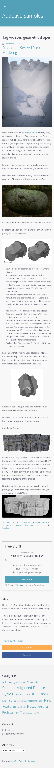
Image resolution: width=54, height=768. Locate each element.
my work (31, 132)
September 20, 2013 (13, 43)
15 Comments (25, 522)
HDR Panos (39, 694)
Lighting (7, 700)
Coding (22, 682)
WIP (38, 712)
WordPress (19, 761)
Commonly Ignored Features (24, 687)
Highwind (31, 761)
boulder (38, 522)
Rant (16, 712)
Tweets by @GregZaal (12, 640)
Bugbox (7, 522)
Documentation (22, 694)
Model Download (35, 700)
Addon (6, 682)
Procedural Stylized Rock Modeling (21, 50)
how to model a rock (23, 525)
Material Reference (20, 701)
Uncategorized (31, 713)
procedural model (37, 525)
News (31, 706)
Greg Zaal (5, 528)
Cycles (7, 693)
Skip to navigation (4, 6)
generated (45, 522)
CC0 (16, 585)
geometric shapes (8, 525)
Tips (12, 522)
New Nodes (21, 707)
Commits (33, 682)
